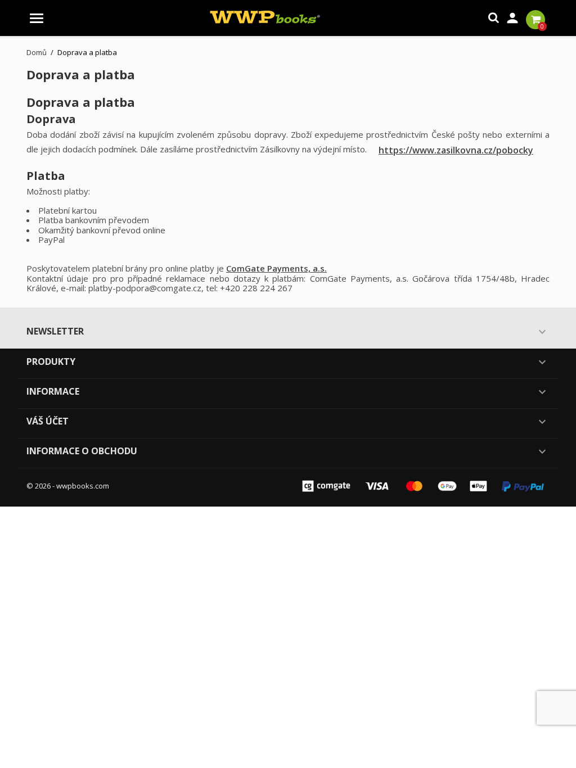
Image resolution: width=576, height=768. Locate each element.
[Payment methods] (423, 485)
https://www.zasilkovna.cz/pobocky (456, 150)
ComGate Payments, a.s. (276, 268)
